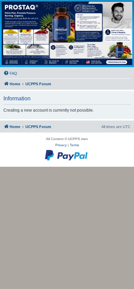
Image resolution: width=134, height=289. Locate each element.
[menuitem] (10, 73)
